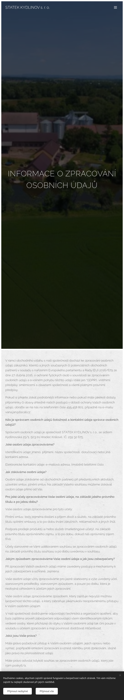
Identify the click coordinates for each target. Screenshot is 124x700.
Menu (115, 7)
